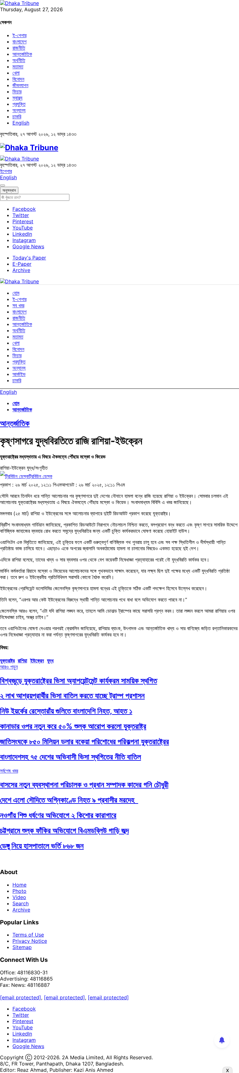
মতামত (17, 66)
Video (19, 897)
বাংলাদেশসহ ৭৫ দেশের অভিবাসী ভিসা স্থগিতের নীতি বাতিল (70, 756)
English (20, 123)
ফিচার (16, 91)
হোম (15, 293)
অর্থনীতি (18, 60)
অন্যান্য (19, 110)
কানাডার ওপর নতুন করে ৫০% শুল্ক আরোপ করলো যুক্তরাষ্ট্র (73, 726)
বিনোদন (18, 79)
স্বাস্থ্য (17, 98)
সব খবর (18, 305)
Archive (21, 270)
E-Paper (21, 264)
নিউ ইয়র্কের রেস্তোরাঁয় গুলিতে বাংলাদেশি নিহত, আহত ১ (66, 710)
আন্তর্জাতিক (22, 54)
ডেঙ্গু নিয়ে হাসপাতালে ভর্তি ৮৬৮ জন (42, 845)
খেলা (16, 73)
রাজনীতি (18, 48)
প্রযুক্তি (19, 104)
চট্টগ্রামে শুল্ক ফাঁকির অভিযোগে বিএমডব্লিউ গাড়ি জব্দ (64, 830)
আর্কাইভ (19, 374)
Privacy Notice (29, 941)
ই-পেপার (19, 35)
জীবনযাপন (20, 85)
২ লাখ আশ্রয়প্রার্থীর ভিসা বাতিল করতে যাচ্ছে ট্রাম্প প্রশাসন (72, 695)
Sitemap (22, 947)
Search (20, 903)
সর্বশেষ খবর (9, 771)
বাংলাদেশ (19, 41)
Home (19, 885)
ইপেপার (6, 171)
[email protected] (20, 997)
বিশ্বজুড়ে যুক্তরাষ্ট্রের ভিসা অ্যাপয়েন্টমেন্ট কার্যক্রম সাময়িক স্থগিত (78, 680)
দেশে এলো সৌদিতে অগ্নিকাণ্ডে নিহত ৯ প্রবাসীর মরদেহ (69, 799)
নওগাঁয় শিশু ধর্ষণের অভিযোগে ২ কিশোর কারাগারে (58, 815)
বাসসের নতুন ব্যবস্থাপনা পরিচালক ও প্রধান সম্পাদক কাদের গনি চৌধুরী (84, 784)
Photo (19, 891)
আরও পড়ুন (9, 667)
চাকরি (16, 116)
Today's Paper (29, 258)
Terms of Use (28, 935)
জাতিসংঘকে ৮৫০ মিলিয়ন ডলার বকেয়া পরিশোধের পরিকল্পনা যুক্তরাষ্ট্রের (84, 741)
